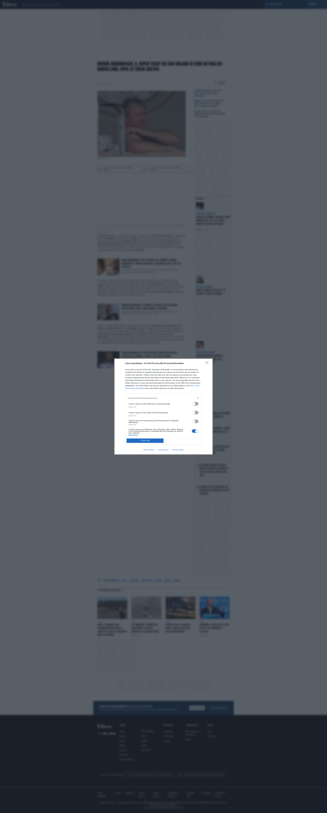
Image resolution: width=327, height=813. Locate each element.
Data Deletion (149, 450)
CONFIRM (145, 441)
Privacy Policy (178, 450)
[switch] (195, 403)
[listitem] (163, 398)
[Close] (207, 363)
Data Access (163, 450)
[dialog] (163, 407)
